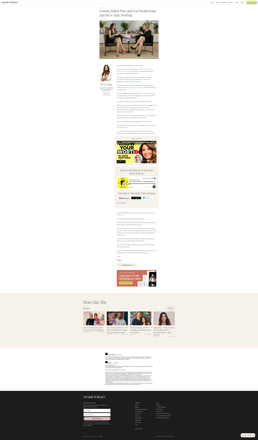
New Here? (137, 413)
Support (100, 436)
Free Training (251, 2)
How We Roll (138, 422)
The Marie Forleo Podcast (141, 409)
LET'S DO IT (97, 419)
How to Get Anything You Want (163, 415)
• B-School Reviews (161, 407)
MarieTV (137, 407)
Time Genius (159, 411)
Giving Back (138, 420)
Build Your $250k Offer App (162, 413)
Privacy (89, 436)
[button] (218, 2)
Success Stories (138, 411)
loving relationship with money (134, 87)
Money (101, 7)
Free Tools (137, 416)
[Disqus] (129, 369)
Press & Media (138, 418)
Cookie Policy (95, 436)
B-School (158, 405)
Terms (85, 436)
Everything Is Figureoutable (162, 417)
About (136, 405)
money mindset (143, 93)
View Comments (127, 265)
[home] (10, 2)
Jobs (136, 424)
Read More (106, 93)
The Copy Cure (159, 409)
